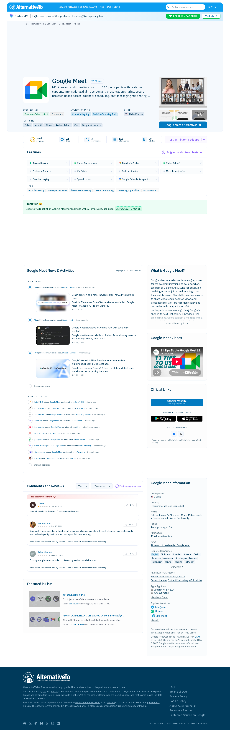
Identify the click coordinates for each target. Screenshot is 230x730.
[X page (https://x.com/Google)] (181, 434)
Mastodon (154, 702)
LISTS (117, 7)
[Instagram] (52, 723)
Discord (111, 702)
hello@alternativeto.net (87, 702)
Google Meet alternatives (180, 125)
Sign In (212, 6)
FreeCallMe (80, 439)
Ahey (78, 427)
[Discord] (24, 723)
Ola (44, 691)
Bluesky (27, 705)
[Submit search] (168, 7)
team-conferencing (104, 190)
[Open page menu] (219, 7)
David (197, 636)
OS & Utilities (195, 580)
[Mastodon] (35, 723)
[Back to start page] (30, 7)
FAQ (172, 687)
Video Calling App (80, 114)
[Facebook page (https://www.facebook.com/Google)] (174, 434)
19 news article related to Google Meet (170, 545)
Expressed (80, 408)
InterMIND (79, 402)
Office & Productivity (178, 580)
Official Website (177, 402)
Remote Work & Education (163, 576)
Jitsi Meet (161, 615)
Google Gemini (68, 287)
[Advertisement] (115, 50)
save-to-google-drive (128, 190)
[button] (97, 81)
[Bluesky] (41, 723)
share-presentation (57, 190)
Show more (177, 566)
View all (155, 620)
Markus (54, 691)
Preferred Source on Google (187, 715)
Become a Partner (181, 710)
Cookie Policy (177, 701)
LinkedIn (59, 705)
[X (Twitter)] (30, 723)
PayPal (142, 705)
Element (159, 611)
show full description (177, 323)
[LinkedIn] (58, 723)
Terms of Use (178, 691)
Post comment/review (130, 486)
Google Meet (67, 320)
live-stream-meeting (81, 190)
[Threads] (47, 723)
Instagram (46, 705)
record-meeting (36, 190)
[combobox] (185, 7)
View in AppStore (159, 597)
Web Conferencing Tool (104, 114)
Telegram (160, 607)
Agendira (81, 452)
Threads (36, 705)
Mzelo (73, 458)
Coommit (78, 421)
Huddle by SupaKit (83, 414)
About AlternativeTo (182, 706)
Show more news (42, 386)
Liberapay (131, 705)
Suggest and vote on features (184, 152)
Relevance (100, 486)
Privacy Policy (178, 696)
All (81, 486)
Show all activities (42, 464)
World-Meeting (84, 445)
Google (157, 497)
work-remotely (150, 190)
